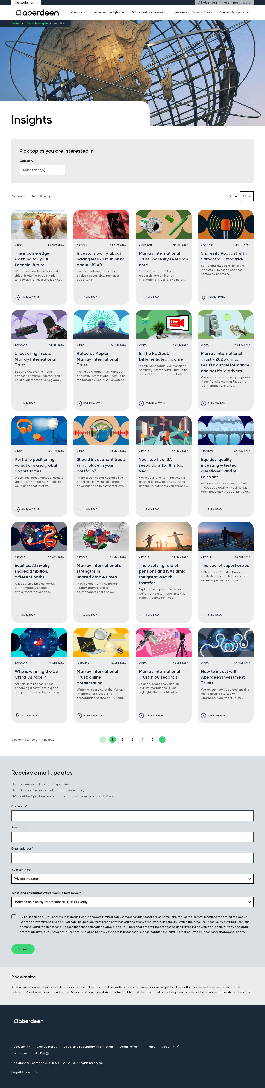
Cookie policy (47, 1046)
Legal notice (128, 1046)
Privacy (150, 1046)
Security (170, 1046)
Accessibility (20, 1046)
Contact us (19, 1053)
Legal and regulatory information (88, 1046)
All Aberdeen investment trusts (224, 2)
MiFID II (41, 1053)
